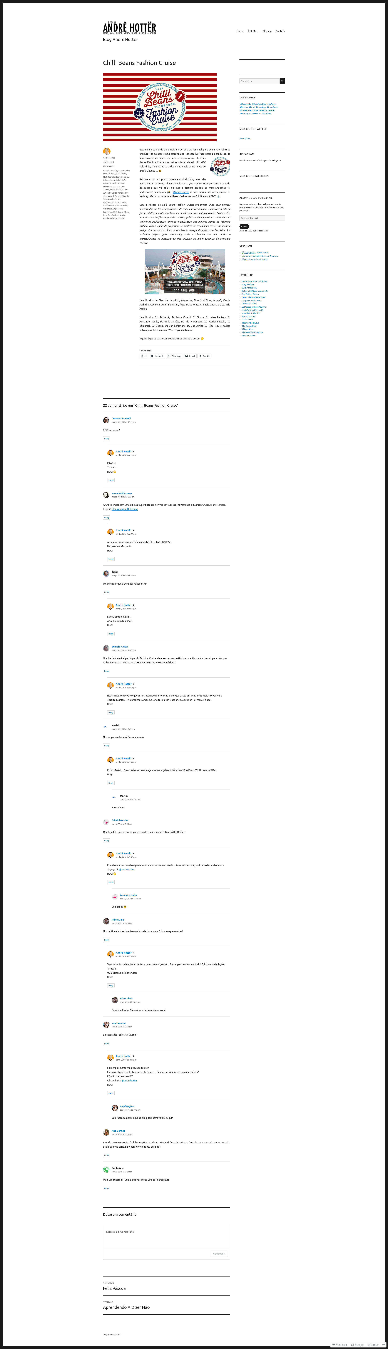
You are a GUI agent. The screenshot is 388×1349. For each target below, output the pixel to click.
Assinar (244, 226)
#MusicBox (270, 110)
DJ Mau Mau (120, 196)
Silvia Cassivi (247, 320)
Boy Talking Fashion (250, 294)
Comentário (219, 1253)
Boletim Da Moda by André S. (255, 291)
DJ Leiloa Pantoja (116, 193)
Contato (280, 31)
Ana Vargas (118, 1130)
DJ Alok (119, 180)
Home (240, 31)
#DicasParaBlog (259, 104)
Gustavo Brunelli (121, 418)
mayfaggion (118, 1023)
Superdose (118, 209)
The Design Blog (249, 326)
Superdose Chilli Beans (113, 212)
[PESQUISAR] (282, 81)
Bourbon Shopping (269, 256)
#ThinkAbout (265, 113)
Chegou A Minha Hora (251, 300)
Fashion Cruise (109, 205)
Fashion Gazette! (249, 304)
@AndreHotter (181, 192)
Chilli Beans (121, 174)
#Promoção (245, 113)
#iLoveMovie (245, 110)
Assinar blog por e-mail (255, 197)
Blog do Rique (248, 284)
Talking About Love (250, 323)
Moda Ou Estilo (248, 316)
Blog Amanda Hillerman (125, 509)
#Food (252, 107)
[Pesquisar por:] (259, 81)
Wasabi (121, 218)
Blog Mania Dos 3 (249, 288)
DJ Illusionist (115, 190)
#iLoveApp (261, 107)
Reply (106, 439)
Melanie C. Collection (251, 313)
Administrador (120, 820)
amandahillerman (122, 493)
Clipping (267, 31)
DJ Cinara (117, 186)
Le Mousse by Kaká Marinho (254, 307)
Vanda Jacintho (110, 218)
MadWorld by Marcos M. (252, 310)
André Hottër (109, 158)
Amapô (106, 170)
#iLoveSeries (258, 110)
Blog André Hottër (120, 39)
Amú (112, 170)
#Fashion (244, 107)
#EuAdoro (272, 104)
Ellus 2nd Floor (120, 202)
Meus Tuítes (244, 139)
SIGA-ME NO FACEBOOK (253, 176)
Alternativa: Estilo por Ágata (254, 281)
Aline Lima (118, 919)
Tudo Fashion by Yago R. (252, 332)
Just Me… (253, 31)
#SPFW (254, 113)
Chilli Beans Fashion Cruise (114, 177)
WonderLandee (248, 335)
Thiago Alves (248, 329)
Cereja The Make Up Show (253, 297)
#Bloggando (108, 166)
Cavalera (111, 174)
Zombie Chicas (120, 646)
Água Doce (120, 170)
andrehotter (126, 869)
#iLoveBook (272, 107)
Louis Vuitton (262, 259)
